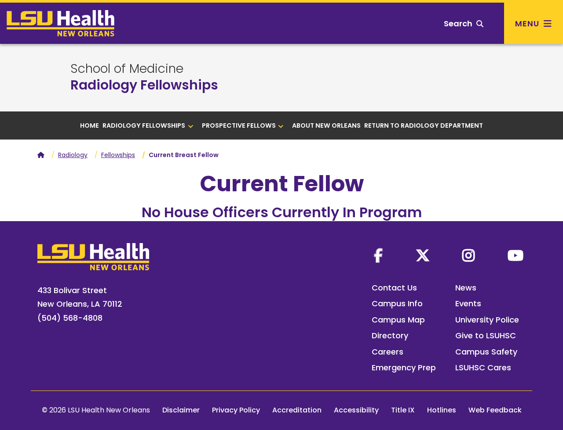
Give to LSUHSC (485, 335)
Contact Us (394, 287)
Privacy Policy (236, 410)
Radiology (73, 154)
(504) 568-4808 (69, 317)
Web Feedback (495, 410)
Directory (390, 335)
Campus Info (397, 303)
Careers (387, 351)
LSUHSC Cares (483, 367)
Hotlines (441, 410)
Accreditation (297, 410)
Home (89, 125)
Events (468, 303)
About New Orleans (326, 125)
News (465, 287)
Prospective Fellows (239, 125)
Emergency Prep (404, 367)
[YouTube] (515, 255)
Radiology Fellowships (144, 84)
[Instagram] (468, 255)
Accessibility (356, 410)
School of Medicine (126, 68)
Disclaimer (181, 410)
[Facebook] (378, 255)
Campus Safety (486, 351)
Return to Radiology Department (423, 125)
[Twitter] (423, 255)
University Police (487, 319)
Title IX (403, 410)
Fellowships (118, 154)
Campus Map (398, 319)
